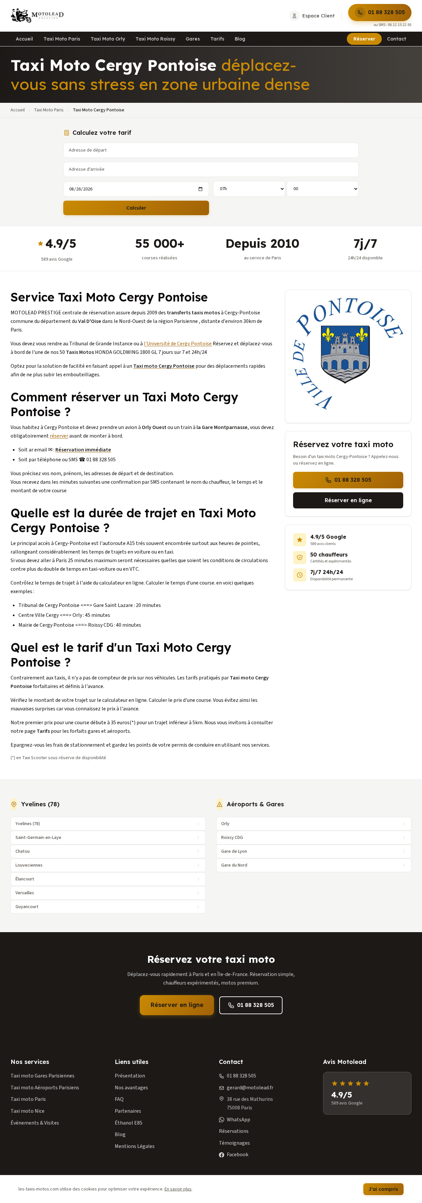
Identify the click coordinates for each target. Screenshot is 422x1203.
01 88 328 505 (386, 12)
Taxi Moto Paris (62, 39)
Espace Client (318, 16)
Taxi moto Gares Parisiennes (43, 1075)
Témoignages (234, 1143)
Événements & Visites (35, 1123)
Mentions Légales (135, 1146)
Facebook (237, 1154)
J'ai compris (383, 1189)
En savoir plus (178, 1189)
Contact (396, 39)
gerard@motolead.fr (250, 1087)
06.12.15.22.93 (399, 25)
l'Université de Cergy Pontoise (178, 343)
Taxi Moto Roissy (155, 39)
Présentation (130, 1075)
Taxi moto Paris (28, 1099)
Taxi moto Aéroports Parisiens (45, 1087)
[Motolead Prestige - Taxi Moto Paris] (37, 16)
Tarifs (217, 39)
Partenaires (128, 1111)
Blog (240, 39)
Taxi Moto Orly (108, 39)
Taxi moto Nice (28, 1111)
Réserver (364, 39)
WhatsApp (238, 1119)
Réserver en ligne (348, 500)
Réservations (234, 1131)
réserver (59, 436)
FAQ (119, 1099)
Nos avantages (131, 1087)
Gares (193, 39)
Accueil (24, 39)
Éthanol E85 (128, 1123)
